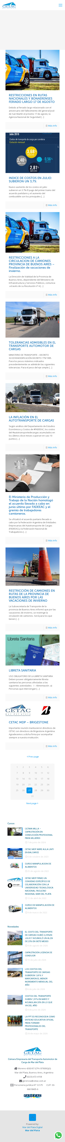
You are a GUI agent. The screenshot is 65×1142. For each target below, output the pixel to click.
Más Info (52, 125)
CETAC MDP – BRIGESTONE (28, 722)
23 (42, 784)
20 (23, 784)
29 (42, 790)
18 (48, 778)
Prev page (33, 756)
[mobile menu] (60, 5)
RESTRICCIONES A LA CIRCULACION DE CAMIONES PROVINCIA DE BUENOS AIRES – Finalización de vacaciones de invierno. (31, 264)
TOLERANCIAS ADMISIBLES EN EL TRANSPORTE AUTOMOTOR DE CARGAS (32, 346)
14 (23, 778)
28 (35, 790)
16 (35, 778)
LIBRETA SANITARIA (22, 670)
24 (48, 784)
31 (32, 796)
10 (35, 772)
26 (23, 790)
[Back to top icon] (32, 1117)
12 (48, 772)
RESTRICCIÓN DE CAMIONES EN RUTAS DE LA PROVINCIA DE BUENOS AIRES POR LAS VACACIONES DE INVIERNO (32, 595)
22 (35, 784)
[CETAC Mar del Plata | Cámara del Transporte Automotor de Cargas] (9, 5)
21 (29, 784)
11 (42, 772)
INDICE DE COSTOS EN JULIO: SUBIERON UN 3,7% (30, 179)
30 (48, 790)
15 (29, 778)
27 (29, 790)
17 (42, 778)
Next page (31, 803)
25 (17, 790)
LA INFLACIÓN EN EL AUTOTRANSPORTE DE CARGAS (31, 418)
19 (17, 784)
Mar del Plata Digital (32, 1127)
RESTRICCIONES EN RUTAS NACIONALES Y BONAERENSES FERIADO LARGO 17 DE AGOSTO (32, 98)
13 (17, 778)
